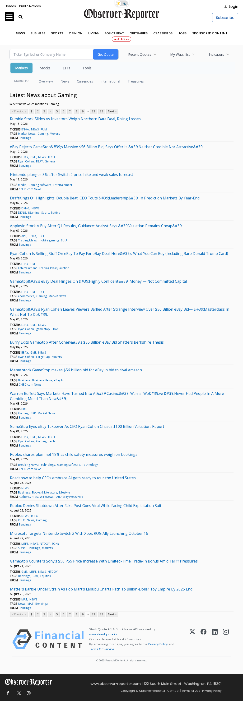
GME (33, 157)
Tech (51, 441)
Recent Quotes (139, 54)
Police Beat (114, 33)
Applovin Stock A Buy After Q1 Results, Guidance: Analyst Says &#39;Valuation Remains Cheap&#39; (96, 225)
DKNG (25, 208)
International (110, 81)
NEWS (35, 129)
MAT (24, 599)
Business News (42, 380)
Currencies (85, 81)
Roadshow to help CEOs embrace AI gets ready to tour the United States (73, 477)
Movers (55, 134)
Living (93, 33)
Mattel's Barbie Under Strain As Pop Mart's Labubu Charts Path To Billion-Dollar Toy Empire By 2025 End (101, 589)
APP (24, 236)
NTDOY (45, 544)
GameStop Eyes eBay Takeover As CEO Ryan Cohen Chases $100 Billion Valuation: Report (87, 426)
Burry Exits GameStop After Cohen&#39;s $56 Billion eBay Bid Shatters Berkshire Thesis (87, 342)
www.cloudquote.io (103, 634)
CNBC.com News (30, 189)
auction (64, 268)
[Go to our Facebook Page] (8, 693)
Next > (112, 111)
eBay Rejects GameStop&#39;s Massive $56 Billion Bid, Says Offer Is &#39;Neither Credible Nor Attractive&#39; (106, 146)
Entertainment (62, 185)
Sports (57, 33)
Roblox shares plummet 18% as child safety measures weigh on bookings (73, 454)
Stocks (45, 68)
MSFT (24, 544)
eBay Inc (59, 380)
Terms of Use (191, 691)
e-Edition (121, 39)
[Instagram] (226, 639)
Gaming (42, 134)
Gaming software (39, 185)
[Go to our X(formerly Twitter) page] (18, 693)
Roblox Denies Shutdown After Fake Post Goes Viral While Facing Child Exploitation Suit (85, 505)
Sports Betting (50, 213)
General (50, 161)
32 (93, 111)
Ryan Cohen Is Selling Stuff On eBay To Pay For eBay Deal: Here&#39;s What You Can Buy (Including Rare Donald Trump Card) (119, 253)
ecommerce (26, 296)
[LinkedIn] (215, 639)
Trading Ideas (27, 240)
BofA (64, 240)
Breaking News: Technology (36, 465)
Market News (26, 134)
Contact (173, 691)
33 (101, 111)
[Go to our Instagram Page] (29, 693)
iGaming (33, 213)
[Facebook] (203, 639)
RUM (44, 129)
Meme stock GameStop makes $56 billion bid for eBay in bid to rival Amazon (76, 370)
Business (38, 33)
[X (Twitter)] (192, 639)
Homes (10, 6)
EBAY (24, 157)
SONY (55, 544)
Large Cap (43, 357)
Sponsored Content (209, 33)
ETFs (66, 68)
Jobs (182, 33)
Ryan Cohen (26, 161)
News (20, 33)
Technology (90, 465)
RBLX (34, 516)
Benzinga (25, 138)
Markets (21, 68)
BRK (24, 409)
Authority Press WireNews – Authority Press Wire (51, 497)
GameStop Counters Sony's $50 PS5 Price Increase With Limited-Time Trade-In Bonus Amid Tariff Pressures (104, 561)
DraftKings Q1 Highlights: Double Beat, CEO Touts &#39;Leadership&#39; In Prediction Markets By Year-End (105, 198)
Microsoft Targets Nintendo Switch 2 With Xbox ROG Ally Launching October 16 (79, 533)
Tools (87, 68)
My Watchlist (180, 54)
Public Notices (30, 6)
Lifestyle (64, 492)
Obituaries (139, 33)
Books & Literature (44, 492)
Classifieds (163, 33)
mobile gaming (49, 240)
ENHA (25, 129)
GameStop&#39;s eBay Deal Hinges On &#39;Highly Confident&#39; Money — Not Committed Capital (98, 281)
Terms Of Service (101, 649)
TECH (51, 157)
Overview (46, 81)
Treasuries (136, 81)
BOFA (32, 236)
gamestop (43, 329)
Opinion (76, 33)
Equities (45, 576)
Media (22, 185)
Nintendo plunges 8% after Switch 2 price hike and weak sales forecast (71, 174)
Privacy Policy (158, 644)
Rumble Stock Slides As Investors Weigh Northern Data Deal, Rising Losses (75, 118)
